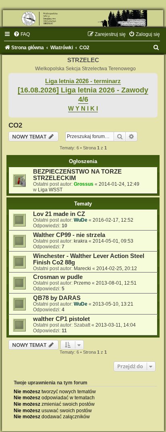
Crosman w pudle (58, 277)
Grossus (83, 184)
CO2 (15, 125)
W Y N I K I (83, 108)
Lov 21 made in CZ (59, 214)
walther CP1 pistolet (61, 319)
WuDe (80, 220)
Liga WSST (50, 190)
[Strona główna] (83, 18)
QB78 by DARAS (57, 298)
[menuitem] (21, 34)
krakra (80, 241)
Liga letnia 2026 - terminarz (83, 81)
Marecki (82, 268)
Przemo (82, 283)
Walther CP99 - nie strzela (69, 235)
